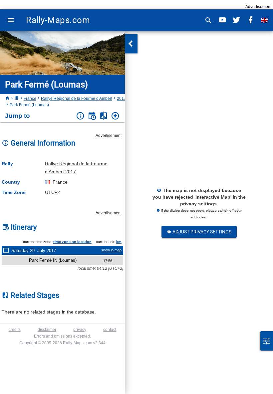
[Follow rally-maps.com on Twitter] (236, 20)
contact (109, 329)
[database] (16, 98)
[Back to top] (115, 116)
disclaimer (47, 329)
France (30, 98)
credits (15, 329)
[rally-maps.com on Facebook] (250, 20)
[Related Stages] (104, 116)
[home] (7, 98)
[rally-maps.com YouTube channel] (222, 20)
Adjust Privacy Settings (201, 231)
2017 (121, 98)
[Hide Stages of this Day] (7, 250)
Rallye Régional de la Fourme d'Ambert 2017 (76, 167)
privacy (79, 329)
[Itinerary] (92, 116)
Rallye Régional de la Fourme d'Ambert (76, 98)
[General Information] (80, 116)
